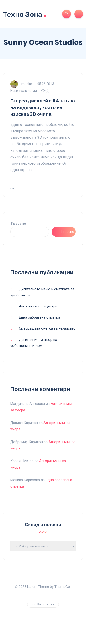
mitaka (27, 84)
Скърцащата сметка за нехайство (47, 328)
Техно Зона (25, 14)
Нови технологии (23, 90)
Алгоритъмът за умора (38, 306)
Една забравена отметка (39, 317)
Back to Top (45, 604)
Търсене (18, 223)
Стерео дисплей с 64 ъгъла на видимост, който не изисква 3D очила (42, 107)
